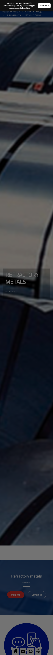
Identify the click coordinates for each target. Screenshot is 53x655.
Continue (44, 5)
